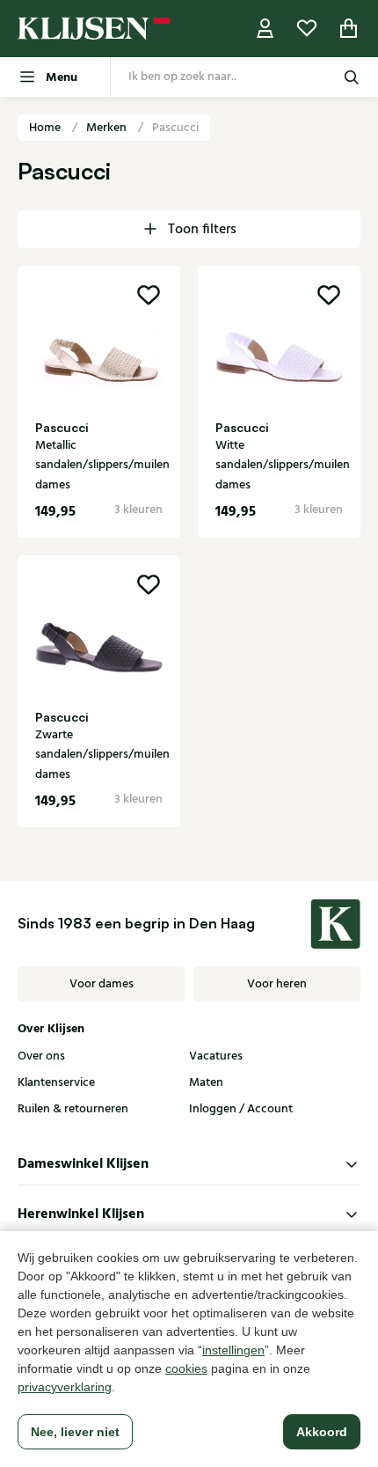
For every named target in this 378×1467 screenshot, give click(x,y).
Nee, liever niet (75, 1432)
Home (46, 127)
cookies (186, 1368)
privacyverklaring (65, 1387)
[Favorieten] (306, 28)
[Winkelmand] (349, 28)
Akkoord (321, 1432)
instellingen (233, 1350)
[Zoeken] (351, 77)
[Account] (265, 28)
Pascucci (175, 127)
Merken (107, 127)
